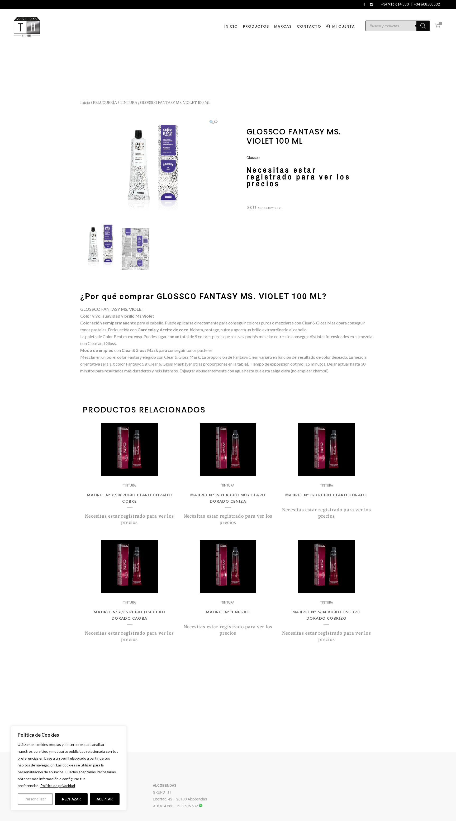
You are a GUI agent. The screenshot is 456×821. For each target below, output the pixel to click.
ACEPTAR (105, 799)
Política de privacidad (57, 785)
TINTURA (128, 102)
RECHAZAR (71, 799)
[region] (69, 768)
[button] (213, 121)
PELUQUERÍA (105, 102)
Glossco (253, 158)
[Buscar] (423, 26)
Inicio (85, 102)
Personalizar (35, 799)
